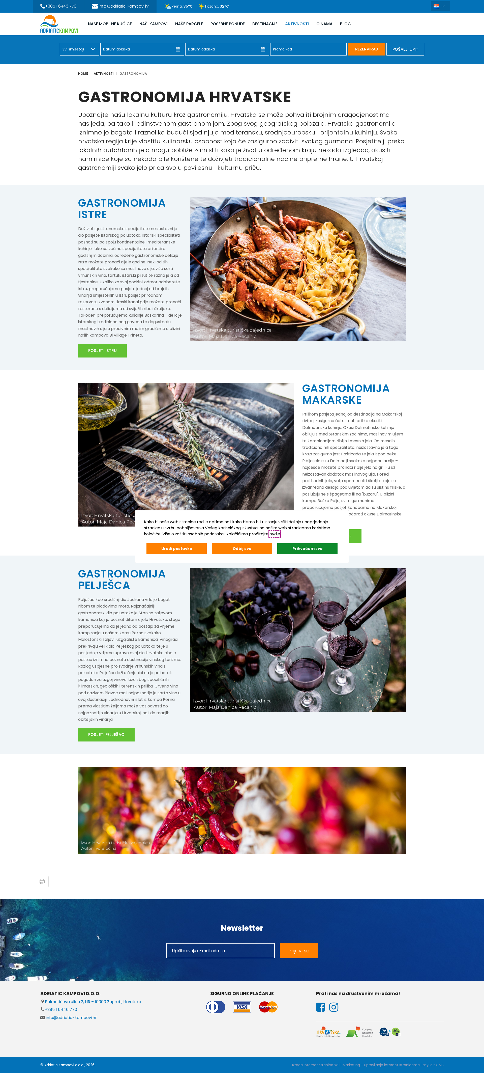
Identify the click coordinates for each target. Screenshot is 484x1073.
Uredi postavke (176, 548)
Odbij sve (242, 548)
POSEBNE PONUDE (227, 24)
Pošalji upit (405, 49)
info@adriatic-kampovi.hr (71, 1018)
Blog (345, 24)
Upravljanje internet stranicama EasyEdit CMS (404, 1064)
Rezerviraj (366, 49)
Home (83, 73)
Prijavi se (298, 950)
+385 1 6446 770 (61, 1009)
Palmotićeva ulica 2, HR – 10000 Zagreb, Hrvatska (93, 1002)
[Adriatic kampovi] (59, 24)
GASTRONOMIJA (133, 73)
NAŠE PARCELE (189, 24)
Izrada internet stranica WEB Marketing (326, 1064)
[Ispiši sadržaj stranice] (42, 881)
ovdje (274, 534)
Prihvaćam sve (307, 548)
